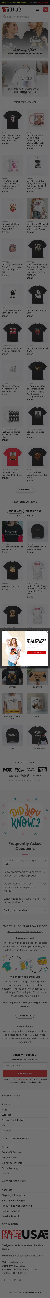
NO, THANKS (36, 656)
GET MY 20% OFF (36, 652)
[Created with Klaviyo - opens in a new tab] (25, 666)
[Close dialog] (47, 632)
